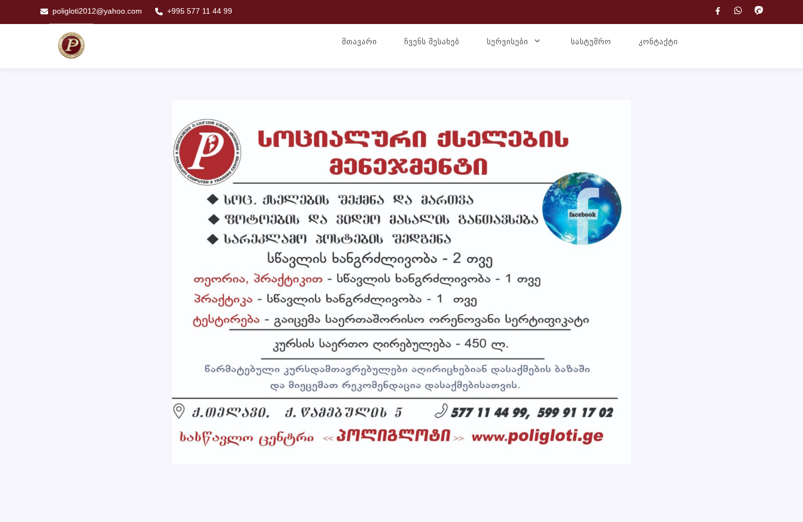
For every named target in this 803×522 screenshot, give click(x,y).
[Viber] (758, 10)
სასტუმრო (591, 41)
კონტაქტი (658, 41)
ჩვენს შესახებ (431, 41)
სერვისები (507, 41)
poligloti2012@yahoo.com (97, 11)
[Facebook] (718, 11)
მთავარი (359, 41)
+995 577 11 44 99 (199, 11)
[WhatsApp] (738, 10)
